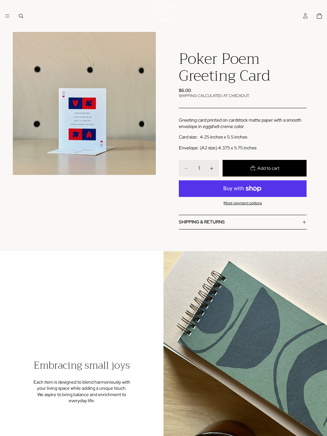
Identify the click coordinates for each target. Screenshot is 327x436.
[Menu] (7, 16)
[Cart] (319, 16)
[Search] (21, 16)
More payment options (243, 203)
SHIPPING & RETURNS (202, 222)
